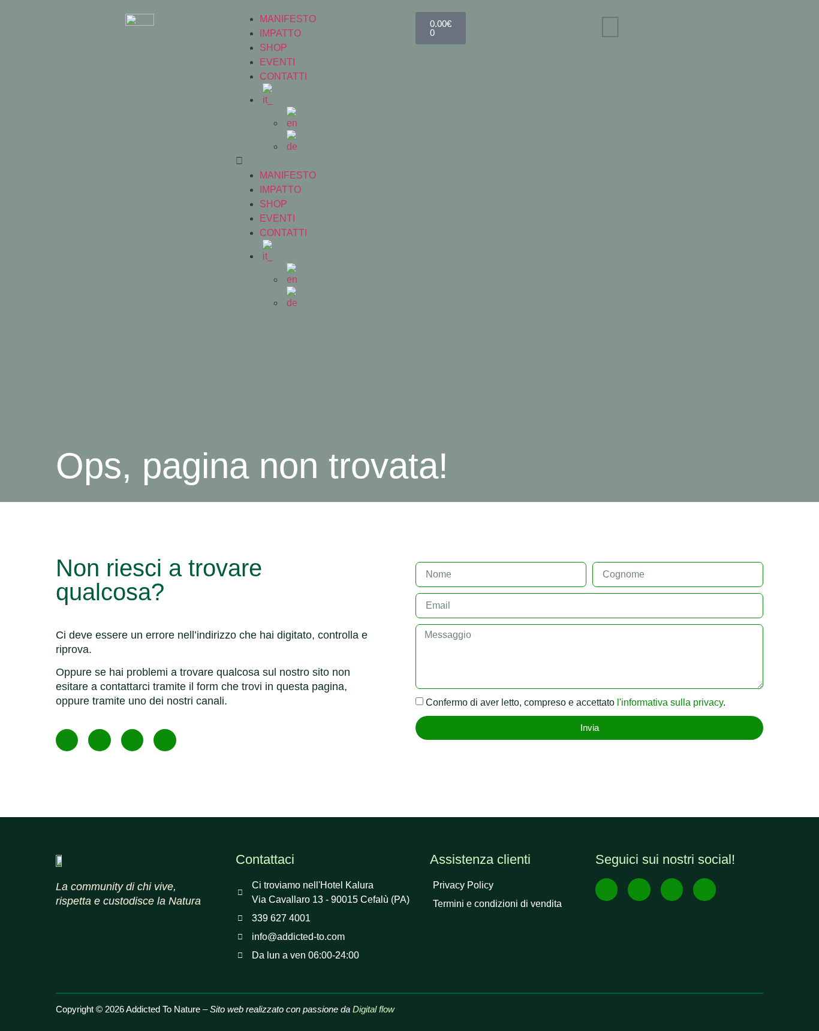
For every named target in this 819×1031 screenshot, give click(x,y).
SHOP (273, 48)
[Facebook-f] (67, 740)
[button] (320, 161)
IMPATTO (280, 33)
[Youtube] (132, 740)
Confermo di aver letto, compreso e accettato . (575, 702)
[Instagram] (99, 740)
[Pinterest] (164, 740)
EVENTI (277, 62)
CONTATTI (283, 76)
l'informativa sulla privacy (670, 702)
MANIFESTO (288, 19)
